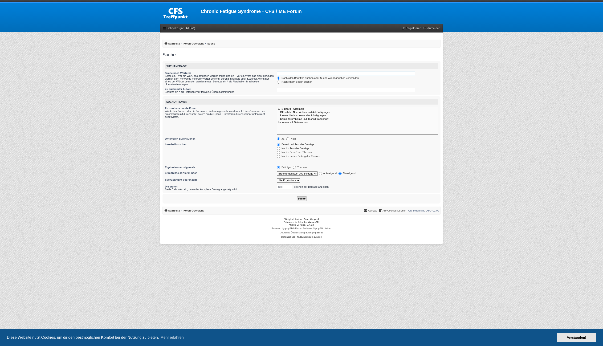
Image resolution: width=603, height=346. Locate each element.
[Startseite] (180, 12)
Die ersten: (171, 186)
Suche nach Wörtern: (178, 73)
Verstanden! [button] (576, 337)
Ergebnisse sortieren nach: (181, 172)
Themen (302, 167)
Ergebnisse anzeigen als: (180, 167)
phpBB (289, 228)
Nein (293, 138)
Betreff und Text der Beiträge (297, 144)
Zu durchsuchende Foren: (181, 108)
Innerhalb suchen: (176, 144)
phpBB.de (317, 232)
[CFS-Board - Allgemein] (357, 109)
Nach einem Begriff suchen (296, 81)
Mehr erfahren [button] (172, 337)
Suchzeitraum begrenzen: (181, 179)
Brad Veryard (311, 219)
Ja (282, 138)
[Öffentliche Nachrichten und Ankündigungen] (357, 112)
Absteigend (348, 173)
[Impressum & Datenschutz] (357, 122)
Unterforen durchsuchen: (180, 138)
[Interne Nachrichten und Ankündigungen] (357, 115)
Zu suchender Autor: (178, 89)
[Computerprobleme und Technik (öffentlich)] (357, 119)
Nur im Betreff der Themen (296, 152)
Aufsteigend (330, 173)
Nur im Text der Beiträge (295, 148)
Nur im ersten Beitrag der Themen (300, 156)
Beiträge (286, 167)
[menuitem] (190, 28)
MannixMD (313, 222)
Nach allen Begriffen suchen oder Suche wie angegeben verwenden (320, 78)
